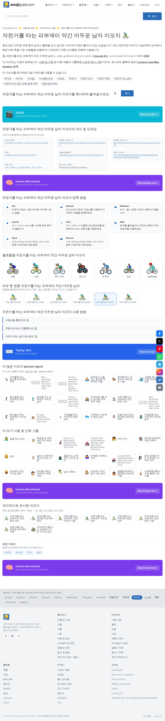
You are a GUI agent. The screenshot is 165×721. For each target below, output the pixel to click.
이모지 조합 (63, 670)
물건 (114, 624)
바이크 (19, 552)
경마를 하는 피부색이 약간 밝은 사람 (122, 379)
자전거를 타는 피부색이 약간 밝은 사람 (149, 518)
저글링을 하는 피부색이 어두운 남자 (150, 417)
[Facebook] (5, 636)
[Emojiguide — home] (18, 5)
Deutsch (33, 597)
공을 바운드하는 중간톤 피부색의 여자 (123, 417)
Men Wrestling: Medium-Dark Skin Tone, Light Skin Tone (149, 403)
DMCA (115, 688)
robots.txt (157, 716)
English (8, 597)
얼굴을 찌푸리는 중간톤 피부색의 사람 (123, 473)
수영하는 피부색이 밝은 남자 (96, 415)
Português (87, 597)
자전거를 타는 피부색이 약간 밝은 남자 (14, 518)
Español (21, 597)
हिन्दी (157, 597)
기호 (59, 633)
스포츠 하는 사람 (47, 28)
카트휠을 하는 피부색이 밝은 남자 (68, 417)
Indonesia (10, 602)
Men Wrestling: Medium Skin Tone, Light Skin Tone (41, 383)
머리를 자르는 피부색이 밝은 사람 (41, 473)
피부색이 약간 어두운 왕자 (14, 472)
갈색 (39, 552)
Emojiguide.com (10, 28)
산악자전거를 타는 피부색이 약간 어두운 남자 (42, 529)
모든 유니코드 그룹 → (68, 657)
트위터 (6, 688)
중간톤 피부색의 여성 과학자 (150, 439)
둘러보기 (51, 4)
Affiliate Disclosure (121, 684)
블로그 (131, 4)
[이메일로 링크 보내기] (159, 387)
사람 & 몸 (116, 620)
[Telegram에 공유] (159, 364)
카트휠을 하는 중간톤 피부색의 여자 (15, 379)
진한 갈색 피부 (49, 83)
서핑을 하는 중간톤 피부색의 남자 (149, 379)
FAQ (157, 4)
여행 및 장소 (63, 638)
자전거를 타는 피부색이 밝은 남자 (122, 518)
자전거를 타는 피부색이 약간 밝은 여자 (122, 399)
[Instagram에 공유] (159, 372)
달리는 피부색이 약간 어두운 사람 (42, 458)
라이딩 (8, 552)
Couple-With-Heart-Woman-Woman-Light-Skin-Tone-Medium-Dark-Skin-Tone (95, 444)
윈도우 (6, 684)
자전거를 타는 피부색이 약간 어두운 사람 (68, 518)
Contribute (117, 670)
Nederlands (72, 597)
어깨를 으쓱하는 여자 (96, 456)
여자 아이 (119, 439)
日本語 (126, 597)
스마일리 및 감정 (65, 643)
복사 (127, 93)
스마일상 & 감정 (120, 643)
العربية (148, 597)
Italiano (58, 597)
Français (46, 597)
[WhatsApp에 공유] (159, 356)
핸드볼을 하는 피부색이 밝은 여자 (14, 399)
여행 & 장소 (117, 638)
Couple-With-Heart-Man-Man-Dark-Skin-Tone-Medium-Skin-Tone (123, 460)
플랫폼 (83, 4)
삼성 (5, 693)
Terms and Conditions (123, 674)
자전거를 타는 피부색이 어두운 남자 (96, 518)
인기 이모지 (63, 688)
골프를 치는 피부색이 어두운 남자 (41, 399)
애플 (5, 670)
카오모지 (145, 4)
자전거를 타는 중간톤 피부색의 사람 (15, 529)
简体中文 (113, 597)
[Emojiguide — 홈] (6, 617)
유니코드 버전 (64, 684)
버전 (109, 4)
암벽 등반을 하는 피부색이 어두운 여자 (149, 458)
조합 (96, 4)
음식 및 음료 (63, 652)
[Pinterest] (18, 636)
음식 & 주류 (117, 652)
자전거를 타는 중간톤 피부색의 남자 (42, 518)
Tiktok (6, 702)
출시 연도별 (63, 679)
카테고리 (68, 4)
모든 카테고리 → (120, 657)
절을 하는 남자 (14, 439)
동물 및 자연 (63, 647)
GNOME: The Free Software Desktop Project (134, 698)
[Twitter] (12, 636)
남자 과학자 (67, 472)
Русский (101, 597)
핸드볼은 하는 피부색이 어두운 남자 (15, 417)
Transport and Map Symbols (73, 167)
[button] (28, 143)
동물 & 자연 (117, 647)
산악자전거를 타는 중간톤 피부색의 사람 (96, 399)
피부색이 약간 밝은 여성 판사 (95, 472)
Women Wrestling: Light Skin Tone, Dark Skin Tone (68, 401)
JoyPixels (8, 698)
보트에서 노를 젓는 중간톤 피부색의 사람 (95, 379)
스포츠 (61, 78)
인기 (120, 4)
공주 (9, 456)
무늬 (29, 552)
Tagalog (23, 602)
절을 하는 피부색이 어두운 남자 (68, 458)
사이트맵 (147, 716)
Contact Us (117, 693)
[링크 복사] (159, 380)
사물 (59, 629)
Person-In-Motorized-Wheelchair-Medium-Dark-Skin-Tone (68, 443)
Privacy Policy (118, 679)
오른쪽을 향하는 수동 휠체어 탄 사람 (150, 473)
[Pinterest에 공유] (159, 349)
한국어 (137, 597)
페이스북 (7, 679)
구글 (5, 674)
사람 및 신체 (28, 28)
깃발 (59, 624)
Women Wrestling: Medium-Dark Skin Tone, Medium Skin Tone (68, 384)
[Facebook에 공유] (159, 333)
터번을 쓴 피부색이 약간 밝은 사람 (41, 440)
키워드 (60, 674)
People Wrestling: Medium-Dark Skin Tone (40, 418)
